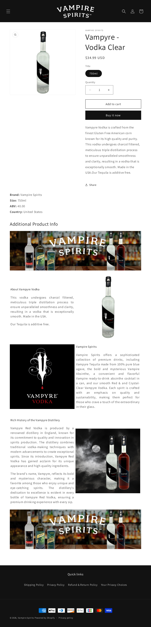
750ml (93, 73)
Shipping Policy (33, 585)
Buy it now (113, 115)
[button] (8, 11)
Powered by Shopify (45, 617)
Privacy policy (66, 617)
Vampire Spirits (26, 617)
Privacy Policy (55, 585)
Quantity (90, 82)
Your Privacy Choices (114, 585)
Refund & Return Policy (82, 585)
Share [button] (93, 185)
